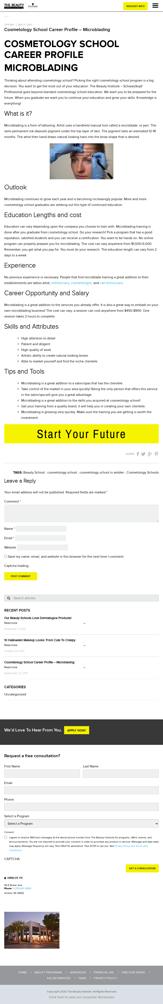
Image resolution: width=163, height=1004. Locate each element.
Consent (9, 832)
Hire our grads (133, 972)
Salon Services (59, 978)
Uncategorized (15, 694)
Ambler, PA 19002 (14, 893)
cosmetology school (62, 472)
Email (9, 538)
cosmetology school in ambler (102, 472)
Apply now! (76, 730)
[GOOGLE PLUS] (150, 454)
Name (9, 529)
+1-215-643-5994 (21, 888)
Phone (9, 799)
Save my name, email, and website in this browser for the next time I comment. (66, 556)
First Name (12, 766)
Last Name (90, 766)
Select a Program (16, 816)
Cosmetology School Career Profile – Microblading (39, 662)
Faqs (82, 978)
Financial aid (104, 972)
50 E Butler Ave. (13, 885)
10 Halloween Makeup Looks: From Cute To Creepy (39, 640)
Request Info (135, 6)
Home (22, 972)
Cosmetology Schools (142, 472)
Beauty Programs (48, 972)
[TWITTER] (143, 454)
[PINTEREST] (156, 454)
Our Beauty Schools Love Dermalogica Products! (37, 618)
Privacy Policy (105, 978)
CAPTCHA (12, 859)
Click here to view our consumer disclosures (81, 997)
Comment (12, 501)
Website (10, 547)
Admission (78, 972)
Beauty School (34, 472)
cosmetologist (81, 283)
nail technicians (111, 283)
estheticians (60, 283)
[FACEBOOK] (137, 454)
